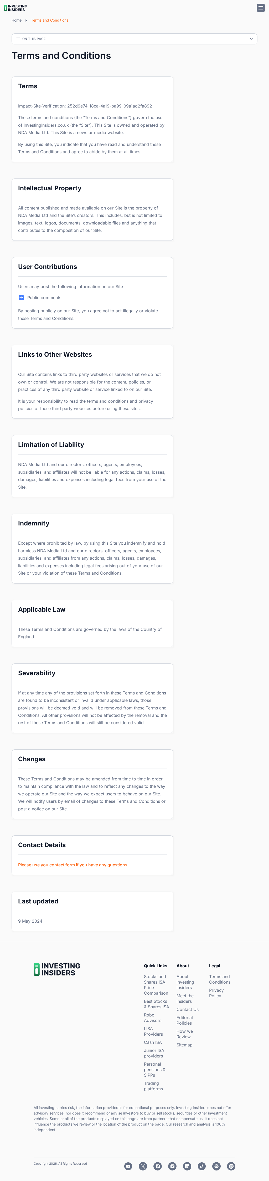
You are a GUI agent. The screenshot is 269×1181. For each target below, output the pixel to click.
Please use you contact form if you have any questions (72, 864)
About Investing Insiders (185, 982)
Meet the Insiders (185, 998)
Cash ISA (153, 1042)
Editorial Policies (185, 1020)
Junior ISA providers (154, 1053)
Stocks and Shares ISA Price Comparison (156, 985)
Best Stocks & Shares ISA (156, 1004)
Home (17, 20)
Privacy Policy (216, 993)
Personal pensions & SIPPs (154, 1069)
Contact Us (188, 1009)
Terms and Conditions (219, 979)
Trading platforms (153, 1086)
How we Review (185, 1034)
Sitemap (185, 1044)
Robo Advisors (152, 1017)
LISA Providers (153, 1031)
